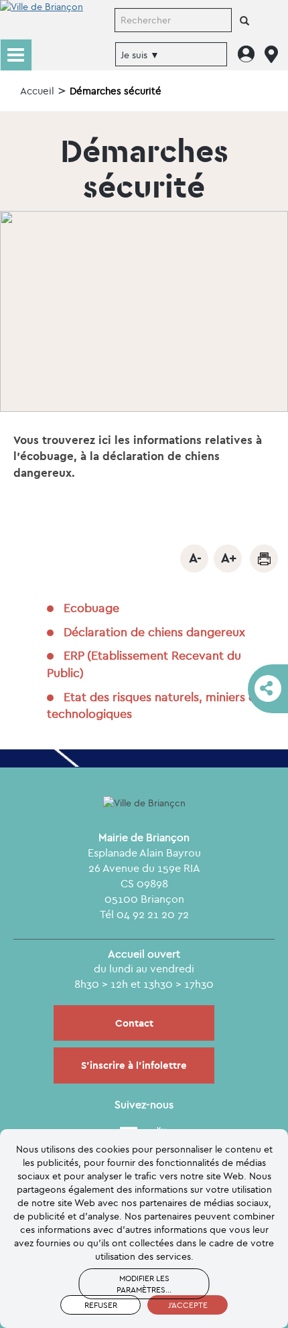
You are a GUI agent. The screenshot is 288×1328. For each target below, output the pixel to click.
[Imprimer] (264, 558)
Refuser (100, 1305)
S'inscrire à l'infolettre (134, 1065)
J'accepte (188, 1305)
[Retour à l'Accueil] (41, 18)
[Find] (244, 21)
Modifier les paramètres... (144, 1284)
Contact (134, 1023)
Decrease (194, 558)
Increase (228, 558)
